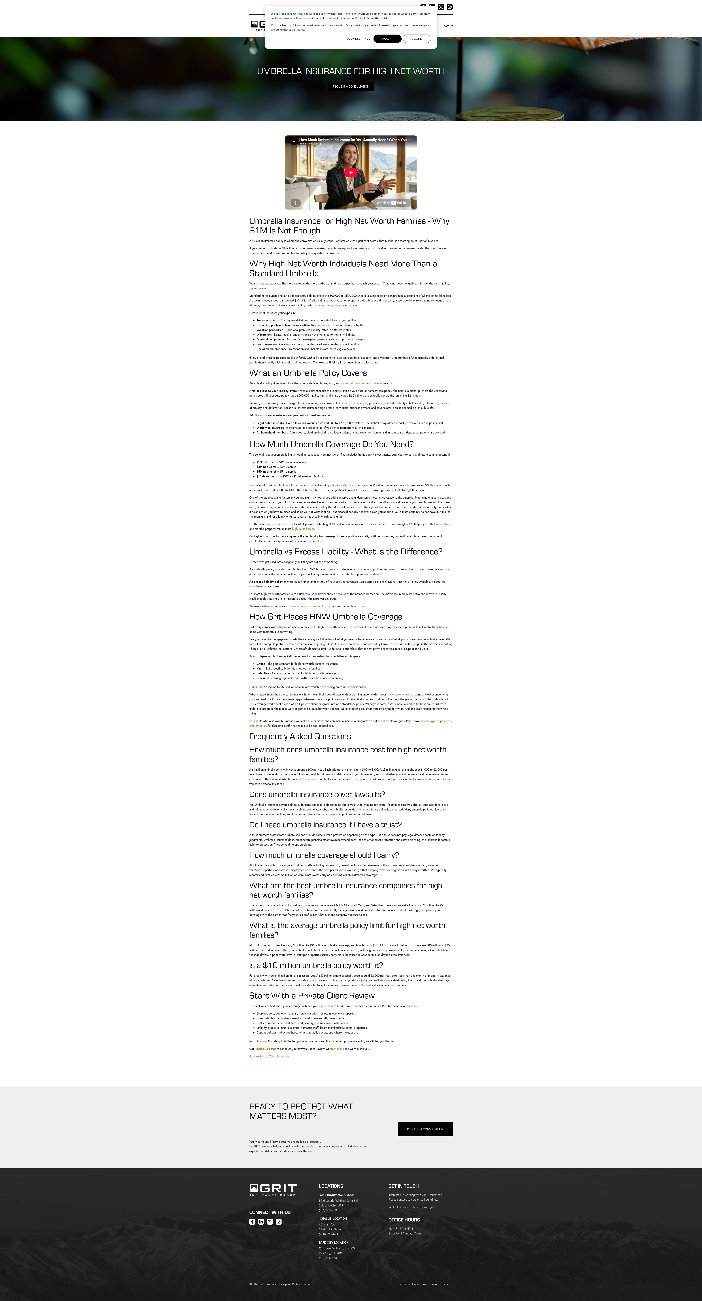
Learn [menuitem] (445, 26)
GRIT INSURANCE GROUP (337, 1195)
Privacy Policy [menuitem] (439, 1284)
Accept (387, 38)
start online (337, 1049)
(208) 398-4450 (329, 1234)
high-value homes (303, 529)
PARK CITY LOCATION (334, 1242)
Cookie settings (358, 38)
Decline (417, 38)
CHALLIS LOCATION (333, 1218)
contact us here (406, 1199)
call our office (428, 1199)
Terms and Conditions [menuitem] (412, 1284)
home (390, 694)
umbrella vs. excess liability (309, 606)
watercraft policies (352, 383)
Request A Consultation (351, 86)
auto (398, 694)
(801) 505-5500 (265, 1049)
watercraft (408, 694)
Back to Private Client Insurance (269, 1056)
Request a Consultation (425, 1129)
